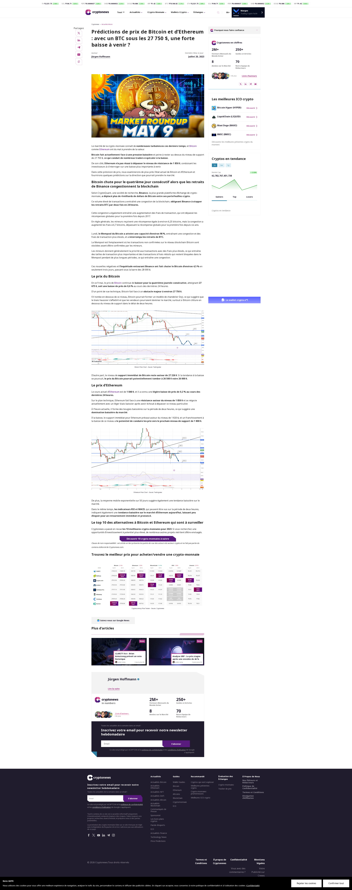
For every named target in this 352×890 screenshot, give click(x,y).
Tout (119, 12)
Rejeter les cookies (306, 883)
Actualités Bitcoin (158, 782)
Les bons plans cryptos (157, 820)
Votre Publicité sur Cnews (258, 872)
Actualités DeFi (157, 796)
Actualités (135, 12)
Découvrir (251, 108)
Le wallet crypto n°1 (237, 300)
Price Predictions (158, 841)
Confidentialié (253, 885)
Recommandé (197, 776)
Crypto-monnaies (226, 785)
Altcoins (176, 794)
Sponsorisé (155, 815)
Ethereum (104, 149)
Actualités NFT (157, 792)
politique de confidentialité (152, 750)
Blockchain (177, 798)
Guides (176, 776)
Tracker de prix (224, 789)
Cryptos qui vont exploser (202, 782)
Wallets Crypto (179, 12)
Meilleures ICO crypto (200, 798)
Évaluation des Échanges (225, 778)
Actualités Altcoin (107, 24)
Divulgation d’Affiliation (248, 797)
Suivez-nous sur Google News (114, 620)
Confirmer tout (336, 883)
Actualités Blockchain (155, 804)
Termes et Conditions (253, 792)
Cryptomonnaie (180, 802)
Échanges (198, 12)
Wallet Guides (179, 782)
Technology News (159, 837)
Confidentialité (238, 859)
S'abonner (176, 744)
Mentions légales (259, 861)
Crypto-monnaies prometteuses (198, 793)
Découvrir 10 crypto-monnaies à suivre (148, 538)
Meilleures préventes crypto (200, 787)
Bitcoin (193, 146)
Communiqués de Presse (158, 810)
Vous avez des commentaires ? (237, 870)
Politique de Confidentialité (249, 787)
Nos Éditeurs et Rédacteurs (250, 781)
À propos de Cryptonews (219, 861)
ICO (152, 829)
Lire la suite (114, 688)
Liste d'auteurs (249, 76)
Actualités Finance (159, 833)
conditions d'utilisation (177, 750)
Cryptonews (95, 24)
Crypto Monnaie (155, 12)
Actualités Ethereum (155, 787)
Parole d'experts (158, 825)
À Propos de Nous (251, 776)
